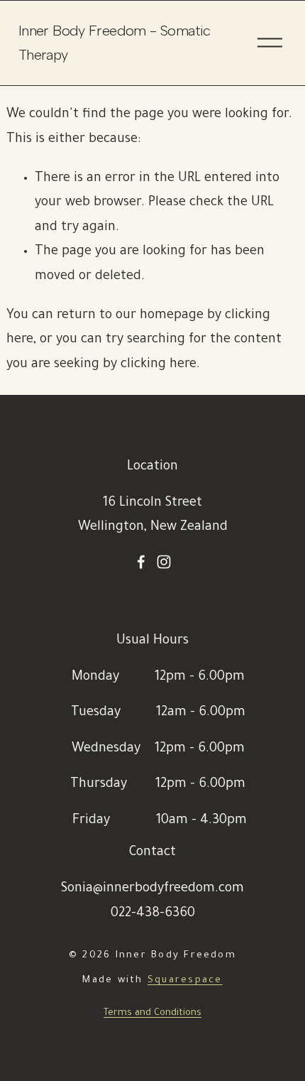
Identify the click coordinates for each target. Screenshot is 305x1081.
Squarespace (185, 980)
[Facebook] (141, 562)
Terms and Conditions (152, 1013)
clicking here (158, 365)
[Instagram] (164, 562)
